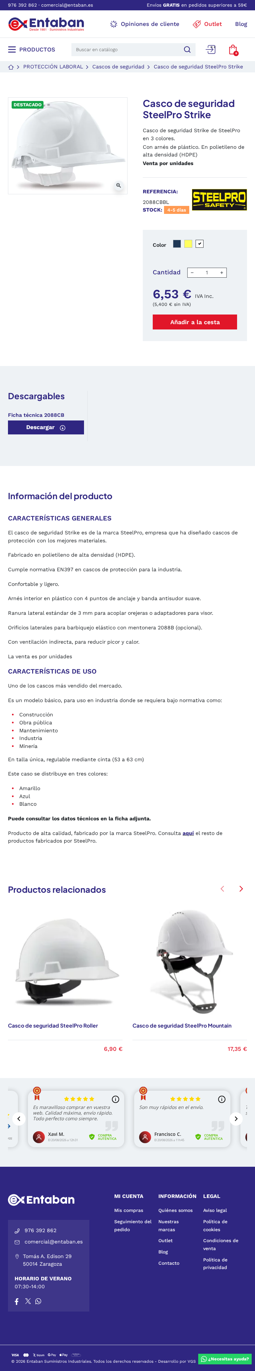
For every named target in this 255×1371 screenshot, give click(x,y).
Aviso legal (215, 1210)
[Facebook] (17, 1301)
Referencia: (160, 191)
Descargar (41, 427)
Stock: (152, 210)
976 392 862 (22, 5)
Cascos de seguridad (118, 66)
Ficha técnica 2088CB (36, 415)
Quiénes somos (175, 1210)
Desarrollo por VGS (177, 1361)
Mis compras (128, 1210)
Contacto (168, 1263)
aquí (188, 833)
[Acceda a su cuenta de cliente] (210, 49)
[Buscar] (186, 49)
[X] (28, 1301)
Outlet (165, 1240)
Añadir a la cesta (195, 322)
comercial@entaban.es (67, 5)
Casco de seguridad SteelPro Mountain (181, 1025)
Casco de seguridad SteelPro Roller (53, 1025)
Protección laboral (53, 66)
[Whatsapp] (38, 1301)
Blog (163, 1251)
